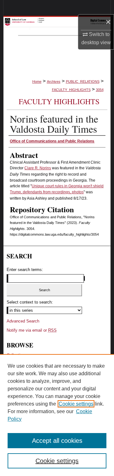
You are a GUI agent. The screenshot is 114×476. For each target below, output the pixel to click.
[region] (57, 415)
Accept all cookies (57, 440)
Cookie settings (76, 404)
